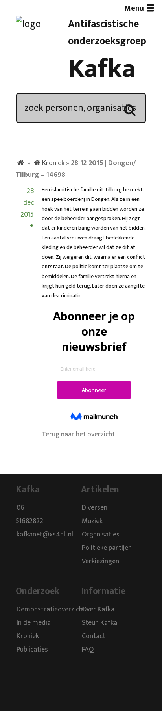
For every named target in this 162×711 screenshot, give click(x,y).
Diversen (94, 508)
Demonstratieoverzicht (51, 609)
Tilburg (113, 190)
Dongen (100, 199)
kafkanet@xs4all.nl (45, 535)
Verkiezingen (100, 562)
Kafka (102, 69)
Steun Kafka (99, 623)
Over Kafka (98, 609)
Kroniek (53, 163)
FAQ (88, 649)
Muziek (92, 521)
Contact (93, 636)
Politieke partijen (107, 548)
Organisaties (101, 535)
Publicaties (32, 649)
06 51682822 (29, 514)
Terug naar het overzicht (78, 434)
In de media (34, 623)
